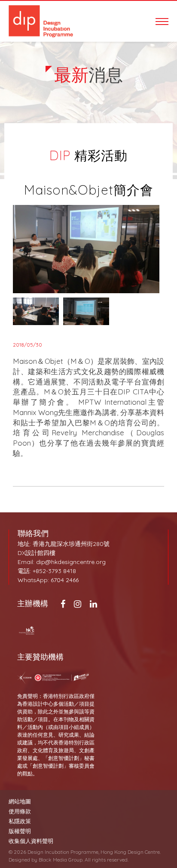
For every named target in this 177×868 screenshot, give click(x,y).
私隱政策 (20, 821)
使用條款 (20, 811)
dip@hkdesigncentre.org (71, 562)
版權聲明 (20, 831)
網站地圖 (20, 801)
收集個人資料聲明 (31, 841)
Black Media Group (60, 859)
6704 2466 (65, 580)
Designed (19, 859)
